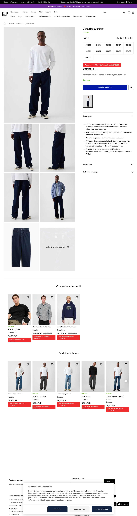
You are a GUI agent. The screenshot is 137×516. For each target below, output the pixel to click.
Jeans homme (29, 23)
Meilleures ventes (45, 16)
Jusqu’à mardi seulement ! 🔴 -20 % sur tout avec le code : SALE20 (68, 6)
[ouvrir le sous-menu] (20, 12)
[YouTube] (114, 496)
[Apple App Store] (123, 504)
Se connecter (121, 2)
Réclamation (13, 508)
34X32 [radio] (88, 51)
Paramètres (87, 164)
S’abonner (109, 481)
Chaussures (77, 16)
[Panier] (133, 12)
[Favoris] (129, 12)
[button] (130, 87)
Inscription (94, 2)
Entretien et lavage (90, 172)
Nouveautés (15, 12)
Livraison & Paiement (10, 2)
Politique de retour (15, 505)
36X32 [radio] (108, 51)
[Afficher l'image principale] (39, 75)
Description (87, 116)
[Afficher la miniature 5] (21, 247)
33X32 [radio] (128, 45)
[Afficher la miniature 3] (21, 197)
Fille (40, 12)
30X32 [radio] (88, 45)
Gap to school (30, 16)
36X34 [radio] (118, 51)
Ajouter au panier (105, 87)
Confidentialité (14, 514)
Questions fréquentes (16, 500)
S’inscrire (130, 2)
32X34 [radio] (118, 45)
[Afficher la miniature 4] (57, 197)
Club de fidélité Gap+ (44, 2)
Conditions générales (16, 511)
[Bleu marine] (88, 101)
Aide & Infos (31, 2)
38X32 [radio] (128, 51)
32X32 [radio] (108, 45)
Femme (25, 12)
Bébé (55, 12)
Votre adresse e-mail (78, 478)
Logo (20, 16)
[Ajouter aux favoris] (27, 297)
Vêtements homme (15, 23)
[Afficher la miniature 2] (57, 148)
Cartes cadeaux (90, 16)
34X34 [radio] (98, 51)
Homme (33, 12)
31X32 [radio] (98, 45)
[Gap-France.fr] (5, 14)
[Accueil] (4, 23)
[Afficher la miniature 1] (21, 148)
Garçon (48, 12)
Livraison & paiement (16, 502)
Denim (13, 16)
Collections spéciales (62, 16)
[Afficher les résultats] (124, 12)
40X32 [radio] (88, 57)
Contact (22, 2)
